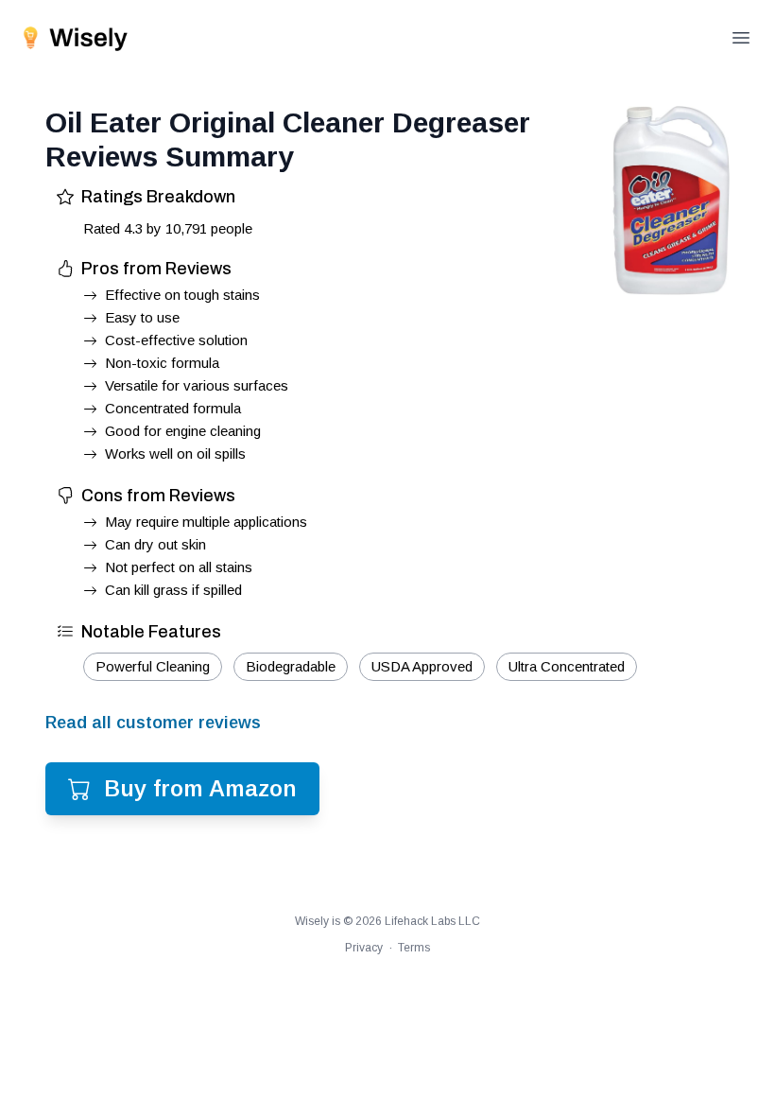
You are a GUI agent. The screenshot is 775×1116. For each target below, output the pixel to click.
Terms (414, 947)
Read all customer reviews (153, 722)
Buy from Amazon (200, 788)
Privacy (364, 947)
